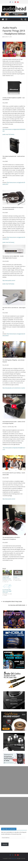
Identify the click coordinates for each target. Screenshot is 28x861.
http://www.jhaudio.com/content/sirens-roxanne (14, 388)
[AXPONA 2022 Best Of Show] (18, 572)
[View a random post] (25, 19)
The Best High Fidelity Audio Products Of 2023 (7, 577)
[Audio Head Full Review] (8, 134)
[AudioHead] (3, 19)
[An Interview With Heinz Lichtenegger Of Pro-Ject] (7, 586)
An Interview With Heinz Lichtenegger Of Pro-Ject (7, 591)
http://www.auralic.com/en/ (9, 280)
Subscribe (5, 844)
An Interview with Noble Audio (16, 605)
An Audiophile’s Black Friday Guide (12, 601)
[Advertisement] (14, 780)
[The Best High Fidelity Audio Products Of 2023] (7, 572)
